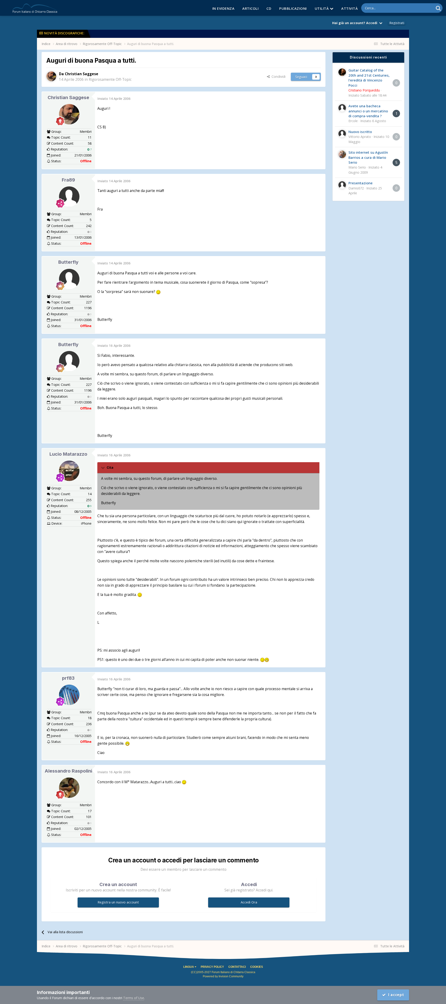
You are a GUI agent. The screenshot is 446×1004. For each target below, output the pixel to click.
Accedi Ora (249, 902)
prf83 (68, 678)
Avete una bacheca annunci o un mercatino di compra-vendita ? (368, 111)
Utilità (322, 8)
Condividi (277, 76)
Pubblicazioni (293, 8)
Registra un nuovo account (118, 902)
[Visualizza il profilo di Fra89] (69, 196)
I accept (395, 994)
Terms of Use (133, 998)
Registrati (396, 23)
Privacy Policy (212, 966)
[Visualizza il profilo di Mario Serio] (342, 154)
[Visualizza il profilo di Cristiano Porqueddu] (342, 72)
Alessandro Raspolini (68, 771)
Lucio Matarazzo (68, 454)
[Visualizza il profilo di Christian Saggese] (51, 76)
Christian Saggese (68, 97)
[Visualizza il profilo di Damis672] (342, 185)
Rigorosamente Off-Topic (110, 79)
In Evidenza (223, 8)
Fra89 (68, 180)
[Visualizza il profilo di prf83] (69, 694)
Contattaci (237, 966)
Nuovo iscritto (360, 131)
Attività (349, 8)
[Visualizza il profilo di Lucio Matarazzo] (69, 470)
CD (268, 8)
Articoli (250, 8)
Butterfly (68, 262)
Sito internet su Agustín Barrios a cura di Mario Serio (368, 157)
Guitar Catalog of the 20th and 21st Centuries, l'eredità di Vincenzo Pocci (369, 77)
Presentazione (360, 183)
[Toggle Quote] (103, 467)
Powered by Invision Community (223, 976)
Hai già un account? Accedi (355, 23)
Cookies (256, 966)
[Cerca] (438, 8)
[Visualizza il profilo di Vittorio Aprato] (342, 134)
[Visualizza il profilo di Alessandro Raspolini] (69, 787)
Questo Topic (417, 8)
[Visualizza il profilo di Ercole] (342, 108)
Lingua (189, 966)
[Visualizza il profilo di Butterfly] (69, 279)
